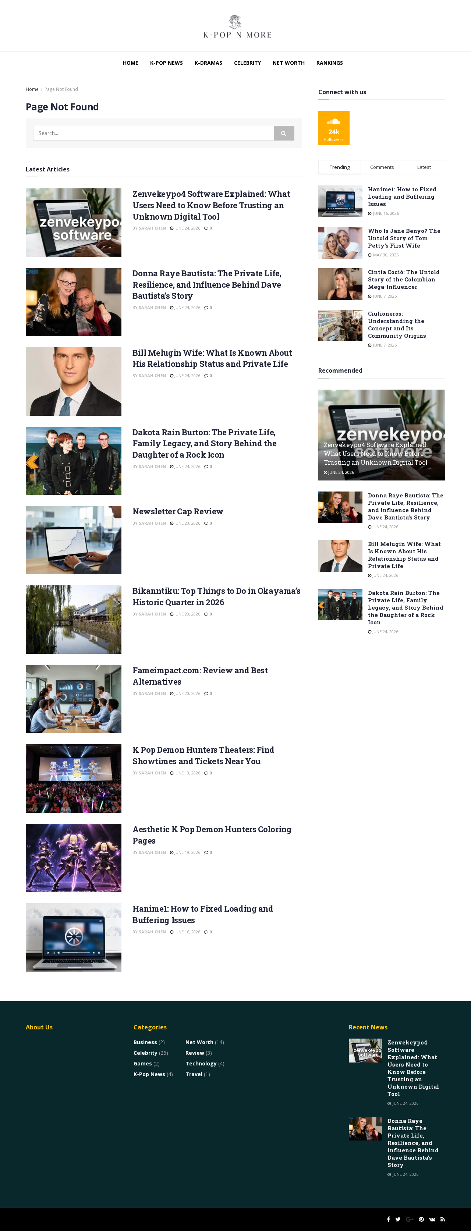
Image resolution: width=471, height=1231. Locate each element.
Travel (193, 1074)
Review (194, 1052)
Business (145, 1042)
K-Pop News (166, 62)
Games (143, 1063)
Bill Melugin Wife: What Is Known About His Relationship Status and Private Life (212, 358)
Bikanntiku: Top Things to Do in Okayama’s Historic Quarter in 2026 (216, 596)
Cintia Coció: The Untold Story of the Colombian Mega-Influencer (404, 279)
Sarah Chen (152, 228)
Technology (201, 1063)
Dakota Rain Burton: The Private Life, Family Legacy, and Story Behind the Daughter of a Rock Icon (204, 443)
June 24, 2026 (186, 228)
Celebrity (247, 62)
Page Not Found (61, 89)
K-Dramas (208, 62)
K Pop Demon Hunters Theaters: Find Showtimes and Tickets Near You (203, 755)
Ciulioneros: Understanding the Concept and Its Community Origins (397, 324)
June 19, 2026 (186, 773)
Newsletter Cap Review (178, 511)
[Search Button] (284, 133)
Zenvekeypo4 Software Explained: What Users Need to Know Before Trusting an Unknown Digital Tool (211, 205)
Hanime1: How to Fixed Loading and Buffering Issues (402, 196)
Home (130, 62)
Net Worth (289, 62)
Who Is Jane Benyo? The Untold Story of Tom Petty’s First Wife (404, 238)
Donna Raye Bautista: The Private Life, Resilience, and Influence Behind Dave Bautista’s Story (206, 284)
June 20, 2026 (186, 523)
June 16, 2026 (186, 931)
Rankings (329, 62)
